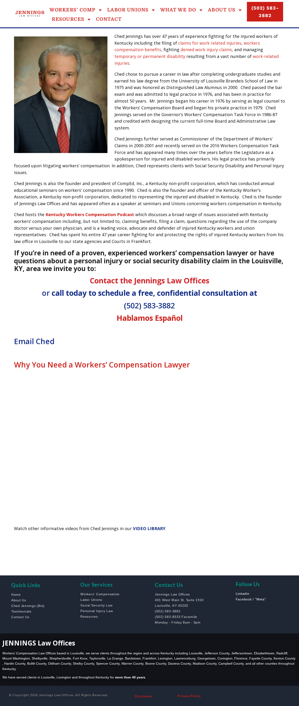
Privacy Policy (189, 696)
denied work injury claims (206, 49)
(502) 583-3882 (149, 305)
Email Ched (34, 341)
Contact (109, 19)
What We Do (178, 10)
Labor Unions (128, 10)
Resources (68, 19)
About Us (221, 10)
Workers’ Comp (73, 10)
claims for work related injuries (209, 43)
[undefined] (35, 549)
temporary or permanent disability (149, 56)
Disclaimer (144, 696)
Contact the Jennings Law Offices (149, 280)
